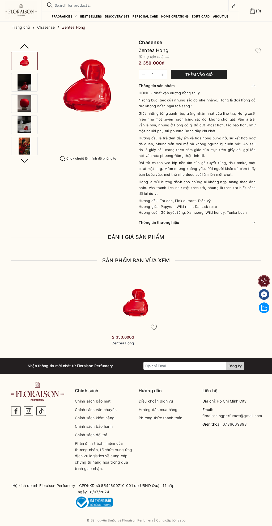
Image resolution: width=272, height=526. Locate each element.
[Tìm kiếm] (50, 5)
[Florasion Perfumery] (21, 10)
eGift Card (201, 16)
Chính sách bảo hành (94, 426)
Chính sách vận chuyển (96, 409)
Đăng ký (235, 366)
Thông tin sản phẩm (157, 85)
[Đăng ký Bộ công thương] (93, 502)
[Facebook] (16, 411)
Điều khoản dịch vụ (156, 401)
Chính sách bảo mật (93, 401)
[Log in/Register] (234, 5)
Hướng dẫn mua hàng (158, 409)
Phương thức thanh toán (160, 418)
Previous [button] (24, 46)
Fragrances (62, 16)
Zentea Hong (123, 343)
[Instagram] (28, 411)
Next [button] (24, 161)
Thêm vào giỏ (199, 74)
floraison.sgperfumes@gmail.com (232, 415)
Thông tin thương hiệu (159, 222)
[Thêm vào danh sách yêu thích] (154, 327)
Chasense (150, 42)
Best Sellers (91, 16)
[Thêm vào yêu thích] (258, 50)
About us (221, 16)
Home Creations (175, 16)
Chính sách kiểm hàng (94, 418)
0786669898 (235, 424)
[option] (88, 86)
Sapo (181, 520)
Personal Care (145, 16)
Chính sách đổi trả (91, 435)
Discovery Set (117, 16)
